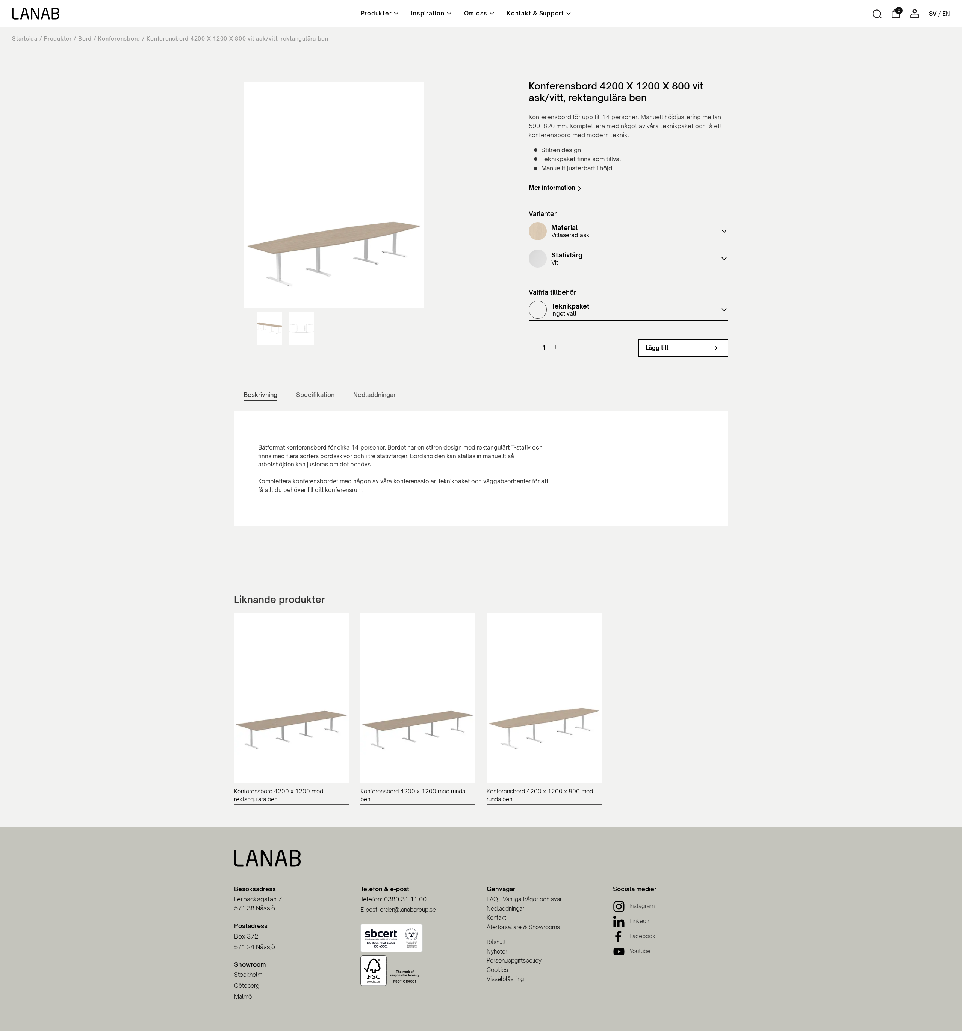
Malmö (243, 996)
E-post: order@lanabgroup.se (398, 909)
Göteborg (246, 985)
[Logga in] (914, 16)
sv (933, 13)
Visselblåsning (505, 979)
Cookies (497, 969)
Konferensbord (119, 38)
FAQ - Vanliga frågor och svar (524, 899)
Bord (85, 38)
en (946, 13)
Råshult (496, 942)
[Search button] (877, 13)
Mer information (552, 188)
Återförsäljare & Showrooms (523, 927)
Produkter (58, 38)
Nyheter (497, 951)
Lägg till (657, 347)
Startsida (25, 38)
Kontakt (496, 917)
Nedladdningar (505, 908)
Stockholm (248, 974)
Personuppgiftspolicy (514, 960)
